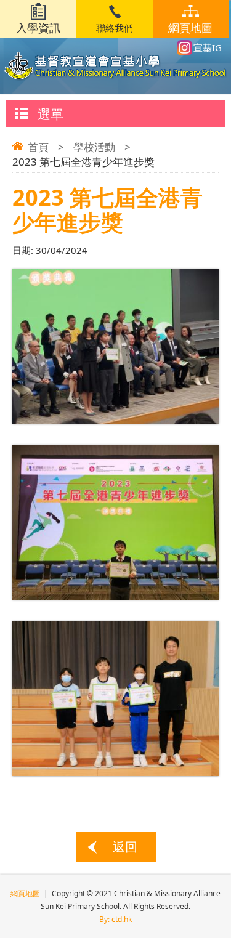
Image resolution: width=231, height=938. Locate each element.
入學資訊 (38, 27)
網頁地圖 (190, 27)
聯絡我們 (114, 28)
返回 (125, 846)
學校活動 (94, 147)
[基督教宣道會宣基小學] (115, 56)
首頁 (38, 147)
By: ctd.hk (115, 919)
